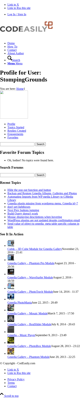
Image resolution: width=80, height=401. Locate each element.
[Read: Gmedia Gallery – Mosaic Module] (10, 310)
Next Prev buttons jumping (23, 210)
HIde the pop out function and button (29, 190)
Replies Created (16, 130)
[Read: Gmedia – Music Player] (10, 331)
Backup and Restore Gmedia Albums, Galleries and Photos (42, 193)
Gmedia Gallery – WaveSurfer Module (30, 277)
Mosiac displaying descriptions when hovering (34, 216)
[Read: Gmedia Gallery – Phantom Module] (10, 353)
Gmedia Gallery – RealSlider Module (29, 324)
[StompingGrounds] (14, 117)
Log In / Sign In (16, 14)
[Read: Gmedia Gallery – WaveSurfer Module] (10, 274)
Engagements (15, 134)
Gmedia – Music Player (21, 335)
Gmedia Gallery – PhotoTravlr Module (30, 291)
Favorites (12, 137)
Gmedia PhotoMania (19, 302)
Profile (11, 124)
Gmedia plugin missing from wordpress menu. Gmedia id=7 (42, 203)
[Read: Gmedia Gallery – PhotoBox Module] (10, 342)
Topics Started (15, 127)
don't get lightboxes (18, 206)
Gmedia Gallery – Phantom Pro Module (30, 263)
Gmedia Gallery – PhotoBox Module (29, 346)
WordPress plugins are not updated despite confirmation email (43, 220)
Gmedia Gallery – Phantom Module (28, 356)
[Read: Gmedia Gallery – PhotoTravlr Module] (10, 288)
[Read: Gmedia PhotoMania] (10, 299)
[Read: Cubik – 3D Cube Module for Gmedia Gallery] (10, 245)
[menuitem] (43, 43)
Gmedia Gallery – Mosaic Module (27, 313)
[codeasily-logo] (28, 36)
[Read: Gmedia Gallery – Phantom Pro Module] (10, 259)
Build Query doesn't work (22, 213)
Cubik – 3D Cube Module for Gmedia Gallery (34, 249)
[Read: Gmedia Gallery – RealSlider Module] (10, 320)
